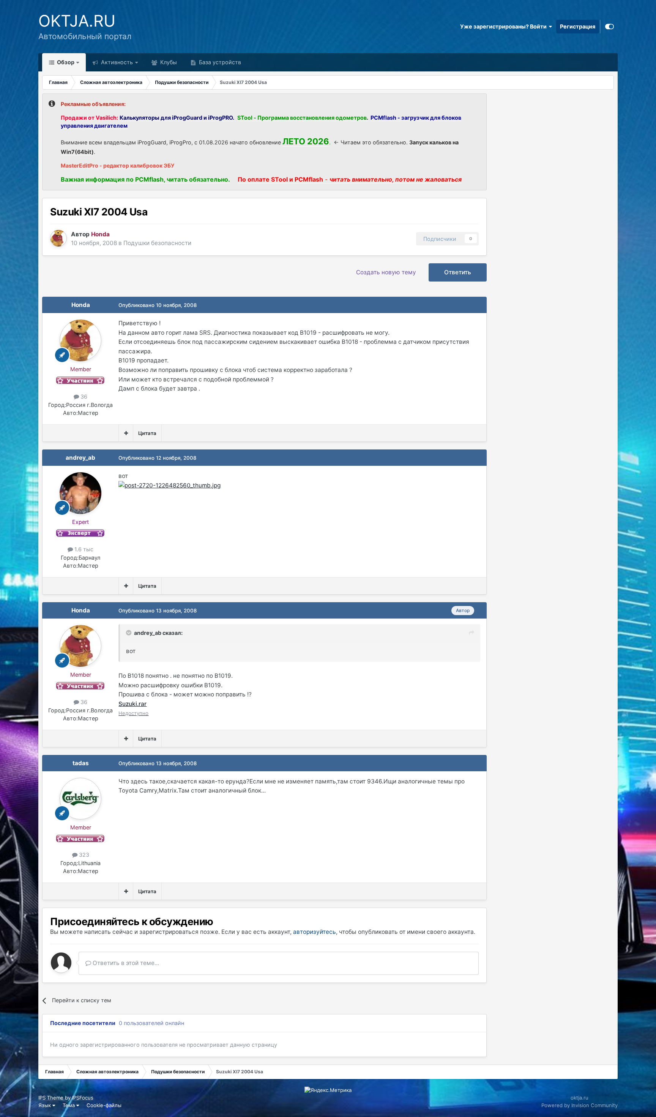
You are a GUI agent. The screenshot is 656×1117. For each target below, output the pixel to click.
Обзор (65, 62)
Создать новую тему (386, 272)
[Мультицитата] (125, 433)
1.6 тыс (83, 549)
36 (83, 396)
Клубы (168, 62)
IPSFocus (82, 1098)
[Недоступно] (169, 485)
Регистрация (577, 26)
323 (83, 854)
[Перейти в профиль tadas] (80, 799)
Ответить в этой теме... (125, 963)
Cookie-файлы (104, 1105)
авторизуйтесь (314, 931)
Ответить (457, 272)
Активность (116, 62)
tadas (81, 763)
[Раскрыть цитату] (129, 633)
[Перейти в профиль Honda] (58, 238)
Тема (69, 1105)
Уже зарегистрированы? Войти (504, 26)
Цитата (147, 433)
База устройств (219, 62)
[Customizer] (609, 26)
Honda (80, 305)
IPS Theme (50, 1098)
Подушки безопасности (157, 243)
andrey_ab (80, 457)
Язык (45, 1105)
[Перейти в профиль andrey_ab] (80, 493)
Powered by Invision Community (579, 1105)
